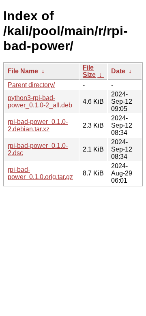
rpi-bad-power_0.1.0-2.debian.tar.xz (38, 125)
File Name (23, 71)
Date (118, 71)
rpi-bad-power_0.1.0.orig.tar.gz (40, 173)
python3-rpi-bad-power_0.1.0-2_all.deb (40, 101)
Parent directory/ (31, 84)
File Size (89, 71)
